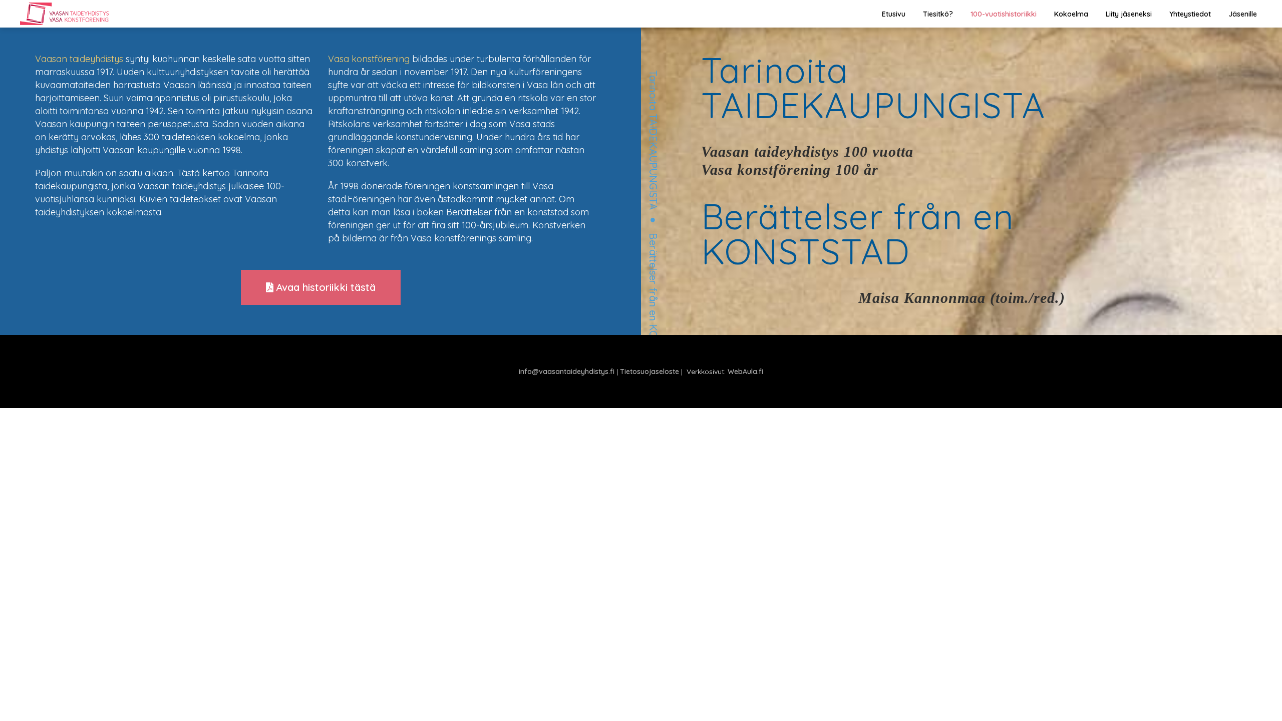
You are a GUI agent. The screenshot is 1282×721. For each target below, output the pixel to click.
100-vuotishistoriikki (1004, 14)
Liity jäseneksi (1129, 14)
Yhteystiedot (1190, 14)
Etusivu (893, 14)
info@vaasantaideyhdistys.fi (566, 371)
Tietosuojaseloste (649, 371)
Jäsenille (1242, 14)
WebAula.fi (745, 371)
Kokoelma (1071, 14)
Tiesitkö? (938, 14)
